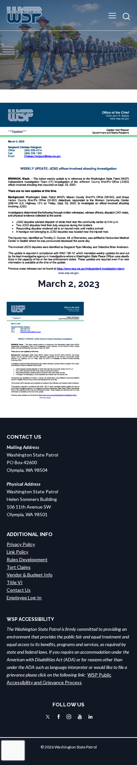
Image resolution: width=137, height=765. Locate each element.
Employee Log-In (24, 597)
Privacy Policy (21, 544)
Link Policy (17, 552)
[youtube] (79, 717)
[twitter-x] (47, 717)
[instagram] (68, 717)
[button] (112, 15)
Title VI (15, 582)
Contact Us (19, 590)
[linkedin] (90, 717)
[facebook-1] (58, 717)
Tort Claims (19, 567)
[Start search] (126, 16)
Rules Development (27, 559)
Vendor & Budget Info (30, 574)
